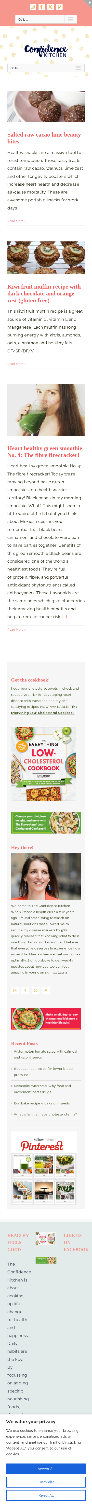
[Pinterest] (46, 990)
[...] (64, 616)
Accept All (46, 1469)
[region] (46, 1459)
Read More (15, 221)
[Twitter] (35, 990)
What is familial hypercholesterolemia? (45, 1114)
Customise (46, 1482)
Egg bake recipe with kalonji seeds (42, 1103)
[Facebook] (25, 990)
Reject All (46, 1495)
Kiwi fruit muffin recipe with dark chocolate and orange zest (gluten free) (44, 293)
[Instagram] (15, 990)
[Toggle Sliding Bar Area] (87, 4)
